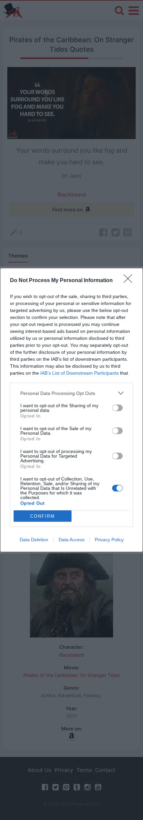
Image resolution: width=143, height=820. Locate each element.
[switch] (117, 408)
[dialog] (71, 410)
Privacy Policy (109, 539)
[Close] (130, 280)
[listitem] (71, 393)
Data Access (71, 539)
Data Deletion (34, 539)
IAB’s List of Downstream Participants (79, 373)
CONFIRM (42, 516)
